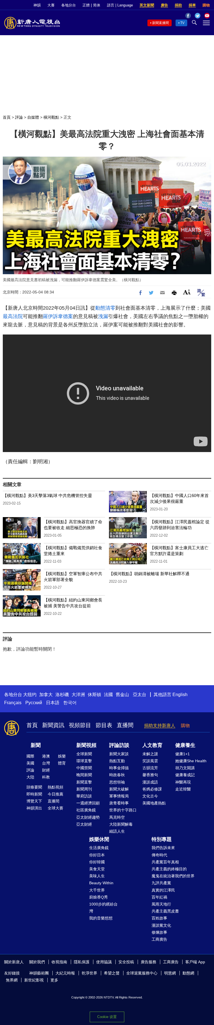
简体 (96, 5)
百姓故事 (159, 918)
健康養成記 (185, 775)
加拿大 (46, 694)
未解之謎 (150, 754)
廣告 (164, 5)
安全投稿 (126, 962)
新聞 (36, 745)
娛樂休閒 (99, 839)
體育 (62, 763)
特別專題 (162, 839)
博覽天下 (34, 801)
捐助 (178, 5)
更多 (54, 980)
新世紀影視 (34, 980)
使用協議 (104, 962)
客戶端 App (195, 962)
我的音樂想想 (101, 918)
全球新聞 (84, 754)
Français (12, 702)
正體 (86, 5)
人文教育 (152, 745)
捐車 (192, 5)
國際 (30, 756)
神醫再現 (183, 782)
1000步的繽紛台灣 (103, 907)
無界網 (12, 980)
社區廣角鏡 (86, 810)
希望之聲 (112, 973)
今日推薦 (55, 794)
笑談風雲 (150, 761)
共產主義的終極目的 (169, 869)
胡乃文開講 (185, 768)
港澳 (46, 756)
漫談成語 (150, 782)
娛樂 (62, 756)
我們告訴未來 (163, 847)
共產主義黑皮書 (165, 911)
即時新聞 (34, 794)
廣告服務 (148, 962)
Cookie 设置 (107, 1017)
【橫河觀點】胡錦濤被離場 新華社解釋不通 (149, 573)
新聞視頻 (86, 745)
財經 (46, 770)
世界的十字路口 (123, 810)
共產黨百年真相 (165, 862)
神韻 (37, 5)
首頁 (7, 117)
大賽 (51, 5)
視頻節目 (80, 725)
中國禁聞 (84, 768)
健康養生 (185, 745)
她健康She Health (190, 761)
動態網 (188, 973)
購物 (206, 5)
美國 (30, 763)
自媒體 (33, 117)
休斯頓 (94, 694)
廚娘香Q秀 (98, 897)
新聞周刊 (84, 789)
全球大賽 (55, 808)
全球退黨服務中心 (141, 973)
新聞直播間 (160, 23)
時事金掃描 (119, 768)
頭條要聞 (34, 787)
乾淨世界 (89, 973)
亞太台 (139, 694)
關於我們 (37, 962)
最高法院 (13, 316)
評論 (19, 117)
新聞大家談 (119, 754)
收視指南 (59, 962)
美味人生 (97, 876)
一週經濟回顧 (88, 803)
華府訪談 (84, 796)
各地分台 (68, 5)
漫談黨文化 (161, 925)
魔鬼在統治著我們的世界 (173, 876)
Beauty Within (101, 883)
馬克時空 (117, 817)
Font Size (187, 292)
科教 (46, 777)
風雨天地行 (161, 904)
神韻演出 (34, 808)
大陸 (30, 777)
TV (182, 23)
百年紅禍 (159, 897)
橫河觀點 (51, 117)
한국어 (70, 702)
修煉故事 (159, 932)
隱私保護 (81, 962)
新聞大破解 (119, 789)
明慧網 (170, 973)
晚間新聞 (84, 775)
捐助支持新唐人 (159, 725)
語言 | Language (120, 5)
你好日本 (97, 855)
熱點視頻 (55, 787)
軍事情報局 (119, 796)
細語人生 (117, 831)
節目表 (104, 725)
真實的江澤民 (163, 890)
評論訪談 (119, 745)
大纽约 (30, 694)
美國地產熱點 (154, 803)
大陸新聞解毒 (121, 824)
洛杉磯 (62, 694)
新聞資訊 (53, 725)
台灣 (46, 763)
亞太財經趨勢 (88, 817)
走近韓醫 (183, 789)
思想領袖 (117, 782)
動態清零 (105, 308)
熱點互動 (117, 761)
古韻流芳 (150, 768)
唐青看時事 (119, 803)
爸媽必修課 (152, 789)
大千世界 (97, 890)
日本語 (52, 702)
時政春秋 (117, 775)
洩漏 (103, 316)
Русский (33, 702)
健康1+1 (182, 754)
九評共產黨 (161, 883)
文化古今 (150, 796)
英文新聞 (147, 5)
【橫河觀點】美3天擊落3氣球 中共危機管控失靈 (47, 495)
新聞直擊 (84, 782)
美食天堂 (97, 869)
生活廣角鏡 (99, 847)
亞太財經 (84, 824)
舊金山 (122, 694)
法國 (108, 694)
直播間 (125, 725)
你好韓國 (97, 862)
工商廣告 (159, 939)
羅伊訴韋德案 (58, 316)
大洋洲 (78, 694)
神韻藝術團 (39, 973)
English (180, 694)
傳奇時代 (159, 855)
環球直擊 (84, 761)
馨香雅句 (150, 775)
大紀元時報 (65, 973)
